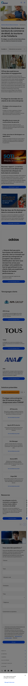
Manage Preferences (9, 682)
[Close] (25, 675)
